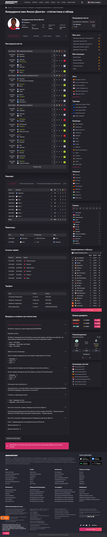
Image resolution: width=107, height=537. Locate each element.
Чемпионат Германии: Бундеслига (82, 44)
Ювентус (77, 147)
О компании (82, 490)
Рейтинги (34, 2)
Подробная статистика (86, 310)
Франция (77, 177)
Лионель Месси (9, 492)
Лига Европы (58, 472)
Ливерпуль (78, 132)
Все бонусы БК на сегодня (37, 501)
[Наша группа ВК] (83, 525)
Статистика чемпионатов (26, 183)
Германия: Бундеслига (80, 91)
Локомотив (78, 158)
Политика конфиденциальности (62, 516)
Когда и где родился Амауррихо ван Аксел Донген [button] (24, 325)
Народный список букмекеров (63, 493)
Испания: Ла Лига (80, 79)
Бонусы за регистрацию (36, 495)
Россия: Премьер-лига (80, 82)
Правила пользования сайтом (87, 497)
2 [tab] (87, 358)
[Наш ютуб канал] (86, 525)
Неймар (7, 493)
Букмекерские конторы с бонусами (64, 499)
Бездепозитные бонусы (36, 493)
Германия (77, 189)
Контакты (81, 492)
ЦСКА (77, 161)
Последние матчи (14, 36)
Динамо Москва (77, 60)
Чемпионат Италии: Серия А (81, 47)
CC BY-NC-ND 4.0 (83, 516)
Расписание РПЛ (79, 366)
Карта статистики (84, 493)
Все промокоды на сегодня (37, 497)
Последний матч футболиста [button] (17, 384)
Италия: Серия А (79, 85)
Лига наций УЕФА (79, 110)
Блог (58, 2)
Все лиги (7, 483)
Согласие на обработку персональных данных (89, 500)
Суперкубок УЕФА (59, 481)
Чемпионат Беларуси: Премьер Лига (83, 38)
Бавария (77, 135)
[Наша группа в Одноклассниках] (89, 525)
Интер (77, 144)
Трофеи (58, 36)
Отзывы (64, 2)
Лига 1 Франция (9, 479)
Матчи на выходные (80, 384)
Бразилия (77, 195)
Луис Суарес (8, 499)
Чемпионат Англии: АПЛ (80, 41)
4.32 (86, 350)
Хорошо (6, 533)
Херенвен (12, 344)
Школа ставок (71, 2)
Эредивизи (30, 51)
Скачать (53, 2)
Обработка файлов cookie (86, 495)
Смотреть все (76, 97)
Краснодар (78, 164)
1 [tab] (85, 358)
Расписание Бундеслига (81, 376)
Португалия (78, 186)
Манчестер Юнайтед (81, 150)
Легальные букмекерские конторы (64, 495)
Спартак (77, 155)
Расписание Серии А (80, 371)
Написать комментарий (13, 438)
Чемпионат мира (79, 113)
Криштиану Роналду (10, 490)
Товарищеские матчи (60, 479)
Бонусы (41, 2)
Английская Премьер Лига (12, 474)
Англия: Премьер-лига (80, 88)
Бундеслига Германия (11, 478)
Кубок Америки (78, 116)
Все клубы (32, 483)
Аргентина (77, 197)
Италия (76, 192)
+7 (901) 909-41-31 (40, 521)
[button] (86, 212)
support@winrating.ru (35, 525)
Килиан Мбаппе (9, 495)
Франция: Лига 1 (79, 94)
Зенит (74, 68)
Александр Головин (10, 497)
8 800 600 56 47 (41, 522)
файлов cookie (6, 530)
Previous (83, 358)
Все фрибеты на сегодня (36, 499)
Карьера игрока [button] (13, 333)
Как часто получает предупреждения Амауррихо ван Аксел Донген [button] (30, 418)
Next (90, 358)
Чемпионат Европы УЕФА (81, 104)
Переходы (36, 36)
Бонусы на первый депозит (37, 492)
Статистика (27, 2)
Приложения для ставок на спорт (63, 490)
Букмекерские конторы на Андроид (64, 501)
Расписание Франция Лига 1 (82, 379)
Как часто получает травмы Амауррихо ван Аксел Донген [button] (27, 407)
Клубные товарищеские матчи (30, 75)
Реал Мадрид (79, 124)
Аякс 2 (11, 360)
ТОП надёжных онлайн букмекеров (64, 497)
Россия (76, 174)
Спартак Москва (77, 66)
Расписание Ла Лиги (80, 374)
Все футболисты (9, 501)
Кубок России (58, 476)
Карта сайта (57, 518)
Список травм (47, 36)
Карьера (25, 36)
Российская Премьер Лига (12, 481)
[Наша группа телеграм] (80, 525)
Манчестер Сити (80, 130)
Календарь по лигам (80, 381)
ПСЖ (76, 138)
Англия (76, 183)
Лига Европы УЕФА (80, 107)
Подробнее (86, 354)
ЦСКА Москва (77, 57)
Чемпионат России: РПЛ (80, 49)
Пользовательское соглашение (62, 512)
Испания (77, 180)
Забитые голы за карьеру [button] (16, 351)
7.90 (96, 350)
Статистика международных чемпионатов (49, 183)
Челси (77, 141)
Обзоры (47, 2)
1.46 (77, 350)
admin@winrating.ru (45, 527)
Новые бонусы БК (34, 490)
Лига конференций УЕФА (61, 478)
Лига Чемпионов (59, 474)
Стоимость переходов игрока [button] (17, 395)
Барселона (78, 127)
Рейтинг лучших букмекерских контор (65, 492)
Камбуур (18, 390)
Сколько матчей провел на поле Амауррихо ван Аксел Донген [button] (28, 368)
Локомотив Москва (78, 63)
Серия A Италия (9, 472)
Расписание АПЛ (79, 369)
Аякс (10, 342)
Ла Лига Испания (9, 476)
